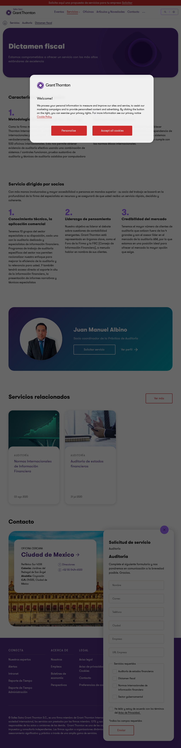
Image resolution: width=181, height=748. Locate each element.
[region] (92, 109)
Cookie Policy (44, 116)
